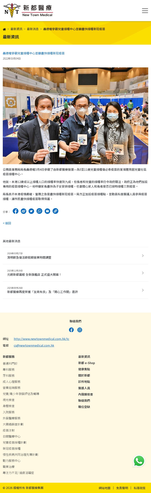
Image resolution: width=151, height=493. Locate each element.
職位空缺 (84, 406)
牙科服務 (9, 375)
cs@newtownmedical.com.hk (34, 345)
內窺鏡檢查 (85, 394)
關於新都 (84, 375)
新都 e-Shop (86, 363)
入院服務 (9, 412)
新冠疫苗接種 (11, 448)
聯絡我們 (84, 400)
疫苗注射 (9, 430)
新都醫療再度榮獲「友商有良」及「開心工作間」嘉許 (42, 290)
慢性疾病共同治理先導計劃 (20, 454)
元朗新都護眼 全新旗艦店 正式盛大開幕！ (34, 273)
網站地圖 (104, 488)
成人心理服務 (11, 381)
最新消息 (33, 29)
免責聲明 (122, 488)
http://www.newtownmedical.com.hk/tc (41, 339)
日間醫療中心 (11, 436)
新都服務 (9, 356)
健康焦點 (84, 369)
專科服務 (9, 369)
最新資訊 (16, 29)
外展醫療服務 (11, 418)
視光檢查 (9, 399)
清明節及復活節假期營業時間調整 (29, 255)
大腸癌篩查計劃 (13, 424)
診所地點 (84, 381)
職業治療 (9, 466)
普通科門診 (10, 363)
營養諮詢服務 (11, 387)
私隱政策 (139, 488)
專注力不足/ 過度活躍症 (18, 472)
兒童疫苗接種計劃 (14, 442)
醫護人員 (84, 388)
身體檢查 (9, 406)
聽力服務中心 (11, 460)
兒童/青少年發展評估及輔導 (21, 393)
